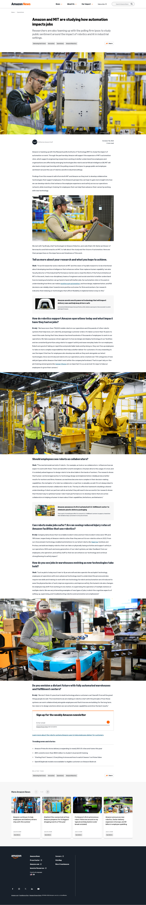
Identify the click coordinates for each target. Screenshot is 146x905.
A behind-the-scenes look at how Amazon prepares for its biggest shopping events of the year (56, 819)
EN (34, 874)
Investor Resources (37, 868)
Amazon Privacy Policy (42, 726)
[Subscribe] (108, 722)
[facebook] (13, 889)
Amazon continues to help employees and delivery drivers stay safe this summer (25, 819)
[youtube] (39, 889)
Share (111, 43)
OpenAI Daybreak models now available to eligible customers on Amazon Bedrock (65, 761)
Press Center (35, 860)
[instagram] (20, 889)
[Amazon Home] (20, 4)
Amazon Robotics (71, 43)
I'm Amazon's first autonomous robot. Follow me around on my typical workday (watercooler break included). (86, 820)
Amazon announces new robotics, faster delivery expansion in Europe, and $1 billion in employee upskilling (116, 820)
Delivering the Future (39, 43)
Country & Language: (36, 872)
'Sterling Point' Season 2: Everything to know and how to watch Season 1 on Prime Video (68, 757)
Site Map (58, 860)
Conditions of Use (24, 895)
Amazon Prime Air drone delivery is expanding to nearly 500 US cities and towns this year (68, 748)
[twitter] (26, 889)
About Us (70, 4)
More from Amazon (62, 864)
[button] (61, 4)
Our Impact (86, 4)
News (58, 4)
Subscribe (101, 4)
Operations (20, 12)
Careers (58, 856)
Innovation (51, 43)
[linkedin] (33, 889)
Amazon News (35, 856)
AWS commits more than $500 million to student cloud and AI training (61, 753)
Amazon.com (34, 864)
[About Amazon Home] (16, 856)
